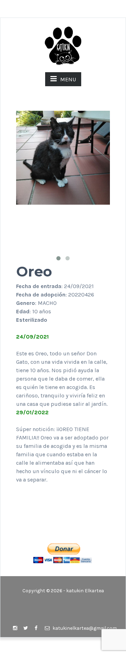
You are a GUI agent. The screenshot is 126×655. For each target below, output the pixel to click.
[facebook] (36, 628)
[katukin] (63, 45)
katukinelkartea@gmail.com (84, 628)
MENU (68, 79)
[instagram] (15, 628)
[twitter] (25, 628)
